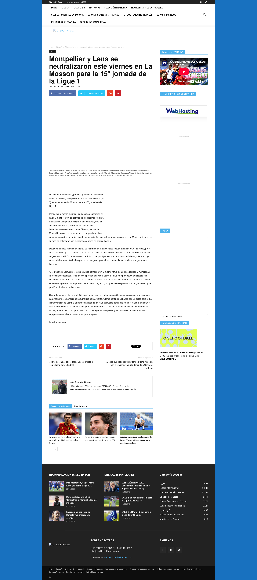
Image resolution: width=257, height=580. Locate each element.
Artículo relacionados (61, 406)
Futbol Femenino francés (137, 14)
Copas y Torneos (166, 14)
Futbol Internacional (93, 21)
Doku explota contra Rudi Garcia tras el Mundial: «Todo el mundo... (81, 500)
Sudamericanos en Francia (103, 14)
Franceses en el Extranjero (147, 7)
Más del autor (80, 406)
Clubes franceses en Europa (67, 14)
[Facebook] (196, 2)
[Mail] (201, 2)
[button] (204, 14)
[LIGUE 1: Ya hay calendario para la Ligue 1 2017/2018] (111, 501)
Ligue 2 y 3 (79, 7)
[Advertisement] (154, 35)
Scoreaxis (178, 317)
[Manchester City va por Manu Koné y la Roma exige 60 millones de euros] (56, 486)
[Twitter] (205, 2)
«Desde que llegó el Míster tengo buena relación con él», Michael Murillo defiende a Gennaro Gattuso (129, 365)
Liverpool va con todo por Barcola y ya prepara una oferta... (78, 515)
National (94, 7)
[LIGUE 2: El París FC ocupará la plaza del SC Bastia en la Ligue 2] (111, 516)
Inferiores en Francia (63, 21)
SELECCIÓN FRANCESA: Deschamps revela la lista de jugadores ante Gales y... (136, 486)
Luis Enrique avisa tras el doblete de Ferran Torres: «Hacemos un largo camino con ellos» (136, 440)
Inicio (54, 7)
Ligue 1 (65, 7)
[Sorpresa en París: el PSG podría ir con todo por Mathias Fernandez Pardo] (65, 424)
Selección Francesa (115, 7)
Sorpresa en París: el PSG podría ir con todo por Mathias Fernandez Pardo (64, 440)
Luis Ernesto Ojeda (61, 87)
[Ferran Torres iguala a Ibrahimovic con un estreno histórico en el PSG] (101, 424)
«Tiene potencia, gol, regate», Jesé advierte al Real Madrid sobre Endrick (71, 363)
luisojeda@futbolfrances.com (118, 557)
